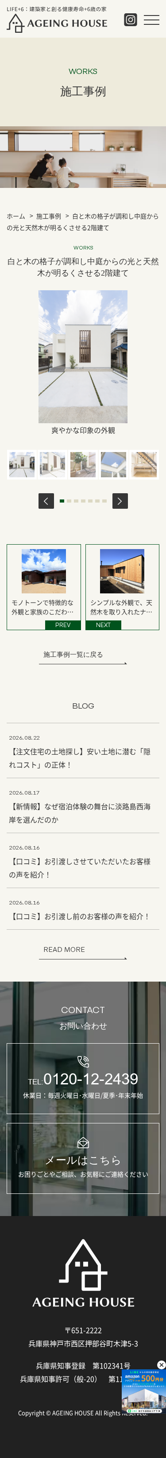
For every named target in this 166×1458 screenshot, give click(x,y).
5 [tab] (90, 501)
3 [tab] (76, 501)
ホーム (16, 215)
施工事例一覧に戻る (73, 654)
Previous (46, 501)
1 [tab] (62, 501)
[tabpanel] (22, 465)
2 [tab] (69, 501)
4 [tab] (83, 501)
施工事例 (48, 215)
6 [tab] (97, 501)
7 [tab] (104, 501)
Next (120, 501)
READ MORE (64, 949)
